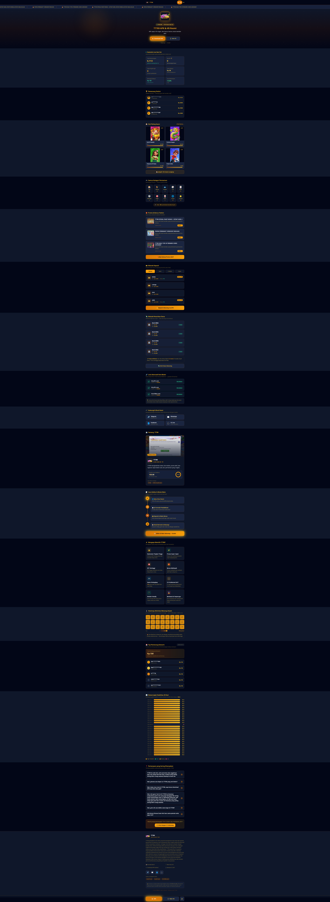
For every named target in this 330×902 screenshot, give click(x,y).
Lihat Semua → (180, 124)
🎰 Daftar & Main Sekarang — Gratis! (165, 533)
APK (181, 2)
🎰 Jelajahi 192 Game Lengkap (165, 172)
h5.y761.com (149, 879)
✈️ (148, 872)
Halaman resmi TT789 (172, 890)
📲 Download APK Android (152, 867)
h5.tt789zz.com (165, 879)
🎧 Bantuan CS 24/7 (170, 867)
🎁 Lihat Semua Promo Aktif (165, 257)
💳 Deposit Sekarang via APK (165, 308)
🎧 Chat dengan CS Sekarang (165, 825)
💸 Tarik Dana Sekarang (165, 366)
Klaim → (180, 225)
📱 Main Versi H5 (169, 864)
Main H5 (174, 38)
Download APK (158, 38)
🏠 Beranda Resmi (150, 864)
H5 (183, 2)
